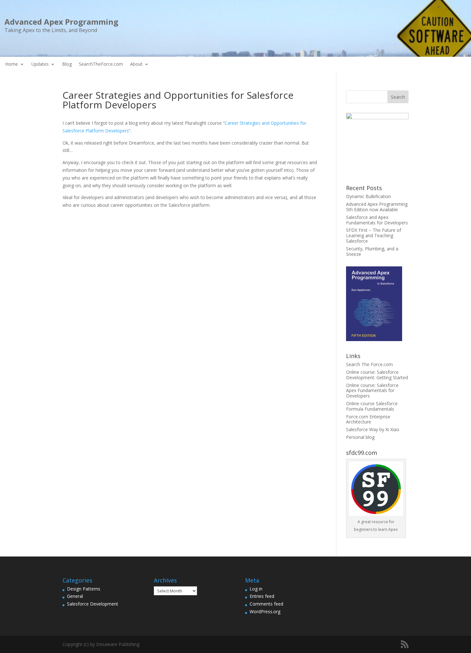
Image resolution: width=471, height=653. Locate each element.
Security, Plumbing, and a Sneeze (372, 251)
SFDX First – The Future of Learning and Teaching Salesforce (373, 235)
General (75, 596)
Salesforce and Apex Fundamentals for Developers (377, 220)
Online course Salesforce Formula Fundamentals (372, 406)
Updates (40, 64)
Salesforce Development (92, 604)
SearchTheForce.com (101, 64)
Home (11, 64)
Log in (256, 589)
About (136, 64)
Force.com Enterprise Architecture (368, 419)
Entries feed (262, 596)
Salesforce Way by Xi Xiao (372, 429)
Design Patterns (83, 589)
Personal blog (360, 437)
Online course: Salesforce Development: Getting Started (377, 375)
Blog (67, 64)
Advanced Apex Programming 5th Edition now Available (377, 207)
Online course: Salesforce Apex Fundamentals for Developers (372, 390)
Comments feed (266, 604)
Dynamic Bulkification (368, 196)
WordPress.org (265, 611)
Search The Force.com (369, 364)
